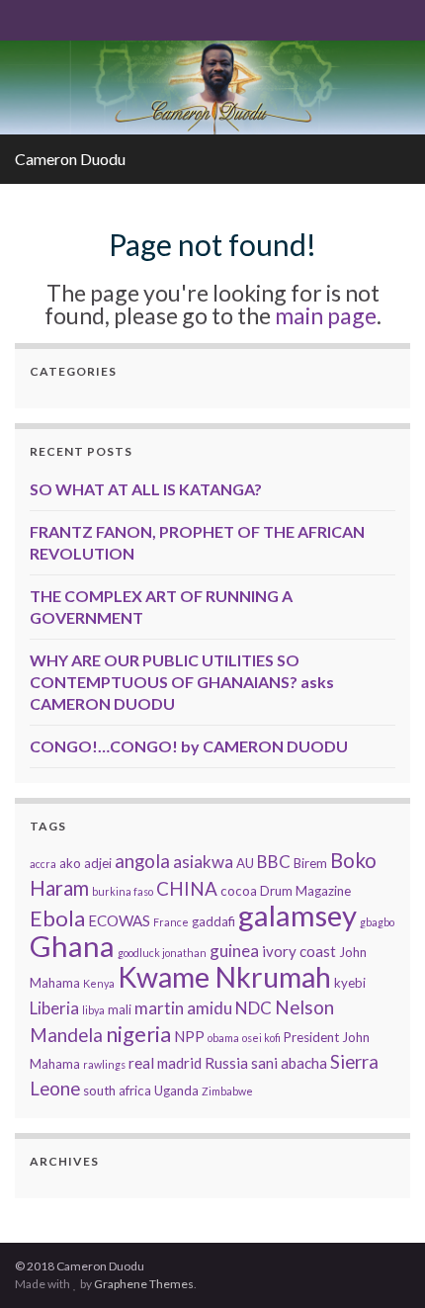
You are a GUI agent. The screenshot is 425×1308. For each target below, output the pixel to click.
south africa (117, 1090)
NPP (189, 1036)
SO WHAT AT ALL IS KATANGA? (146, 489)
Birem (310, 863)
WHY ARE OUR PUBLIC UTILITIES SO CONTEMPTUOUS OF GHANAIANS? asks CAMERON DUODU (182, 682)
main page (326, 315)
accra (43, 863)
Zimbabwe (227, 1091)
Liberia (54, 1008)
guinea (234, 950)
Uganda (176, 1090)
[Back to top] (380, 1263)
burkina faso (122, 891)
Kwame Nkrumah (224, 977)
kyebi (350, 983)
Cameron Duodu (70, 158)
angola (142, 860)
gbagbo (377, 922)
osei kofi (261, 1037)
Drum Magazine (305, 891)
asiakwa (203, 861)
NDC (253, 1008)
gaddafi (213, 921)
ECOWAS (119, 920)
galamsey (297, 915)
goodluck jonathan (162, 952)
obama (223, 1037)
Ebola (57, 918)
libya (93, 1009)
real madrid (165, 1063)
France (171, 922)
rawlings (104, 1064)
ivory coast (299, 951)
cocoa (238, 891)
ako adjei (85, 863)
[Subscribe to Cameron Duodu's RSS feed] (24, 18)
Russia (226, 1063)
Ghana (72, 945)
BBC (274, 861)
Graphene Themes (144, 1283)
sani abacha (289, 1063)
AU (245, 863)
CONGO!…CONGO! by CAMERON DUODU (189, 746)
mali (119, 1009)
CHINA (186, 888)
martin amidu (183, 1008)
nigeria (138, 1033)
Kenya (99, 983)
